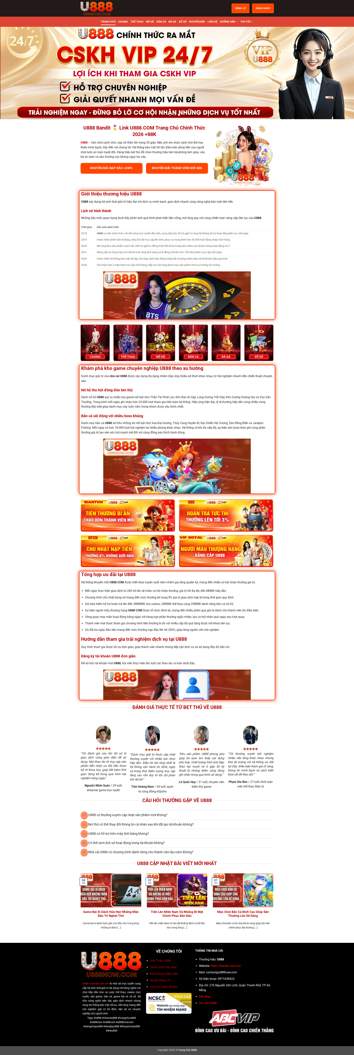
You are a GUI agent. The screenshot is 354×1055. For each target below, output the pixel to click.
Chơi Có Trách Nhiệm (163, 986)
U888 (85, 983)
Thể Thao (137, 21)
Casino (123, 21)
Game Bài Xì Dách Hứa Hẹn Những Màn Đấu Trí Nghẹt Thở (111, 914)
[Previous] (11, 73)
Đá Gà (172, 21)
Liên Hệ (212, 21)
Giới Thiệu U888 (160, 960)
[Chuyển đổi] (84, 815)
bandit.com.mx (100, 983)
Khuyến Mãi (197, 21)
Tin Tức (245, 21)
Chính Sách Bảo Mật (163, 967)
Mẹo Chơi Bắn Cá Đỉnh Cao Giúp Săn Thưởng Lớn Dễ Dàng (243, 914)
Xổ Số (183, 21)
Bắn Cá (161, 21)
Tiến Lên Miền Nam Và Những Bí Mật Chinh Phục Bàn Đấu (177, 914)
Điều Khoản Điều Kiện (164, 974)
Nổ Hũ (150, 21)
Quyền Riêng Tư (160, 980)
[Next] (342, 73)
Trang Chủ (108, 21)
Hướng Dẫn (227, 21)
